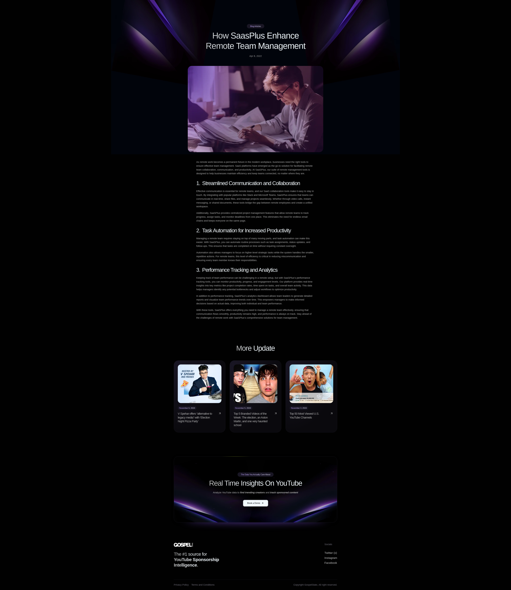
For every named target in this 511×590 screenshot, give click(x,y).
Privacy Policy (181, 585)
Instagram (330, 557)
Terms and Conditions (203, 585)
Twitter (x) (330, 552)
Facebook (330, 562)
